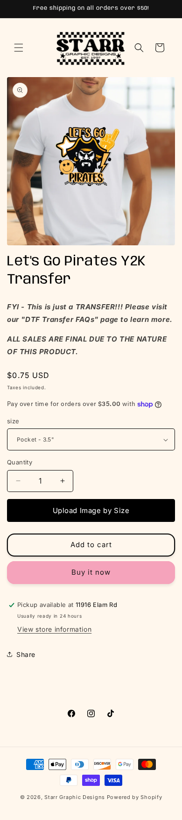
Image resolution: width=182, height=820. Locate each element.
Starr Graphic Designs (74, 797)
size (13, 421)
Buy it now (91, 572)
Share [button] (25, 654)
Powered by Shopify (134, 797)
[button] (18, 47)
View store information (54, 629)
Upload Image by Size (91, 510)
